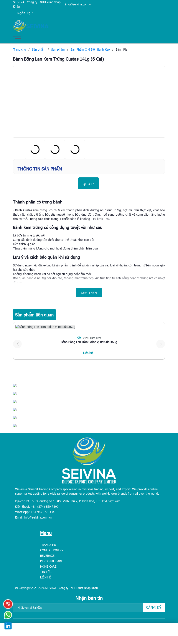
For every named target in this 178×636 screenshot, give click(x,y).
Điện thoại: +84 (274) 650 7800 (37, 506)
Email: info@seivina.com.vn (33, 517)
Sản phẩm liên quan (34, 314)
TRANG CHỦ (48, 545)
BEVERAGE (47, 555)
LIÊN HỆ (45, 577)
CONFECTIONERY (51, 550)
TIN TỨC (45, 572)
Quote (88, 184)
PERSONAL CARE (51, 561)
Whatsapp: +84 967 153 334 (34, 512)
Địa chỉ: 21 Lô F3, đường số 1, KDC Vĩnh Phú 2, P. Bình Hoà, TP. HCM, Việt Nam (67, 501)
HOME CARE (48, 566)
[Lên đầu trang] (165, 605)
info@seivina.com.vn (78, 4)
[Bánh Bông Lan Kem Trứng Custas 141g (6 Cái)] (89, 101)
